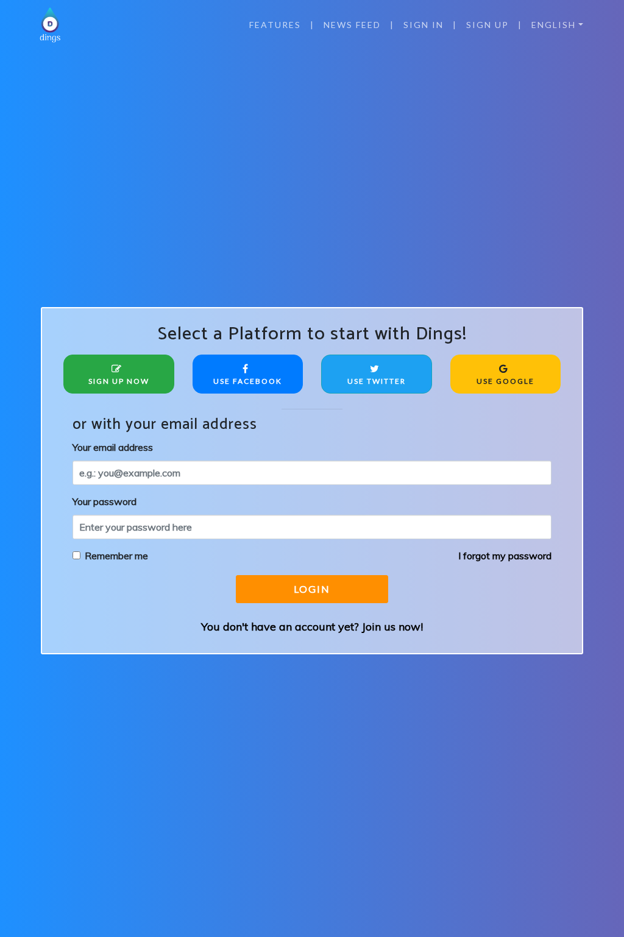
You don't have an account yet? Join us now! (312, 627)
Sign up (487, 24)
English (553, 24)
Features (275, 24)
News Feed (352, 24)
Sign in (423, 24)
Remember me (116, 556)
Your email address (113, 447)
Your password (104, 501)
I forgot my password (504, 556)
